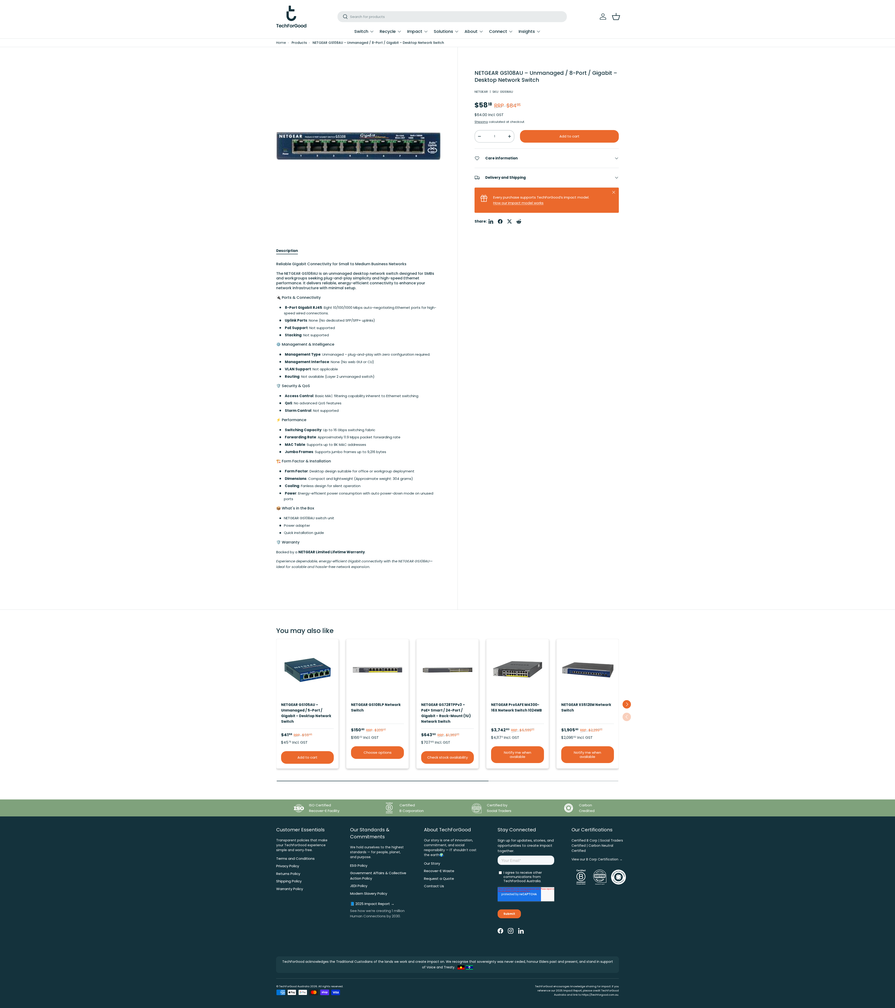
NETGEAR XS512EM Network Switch (586, 707)
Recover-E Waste (439, 870)
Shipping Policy (289, 881)
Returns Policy (288, 873)
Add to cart (569, 136)
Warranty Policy (289, 888)
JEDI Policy (358, 885)
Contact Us (434, 886)
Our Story (432, 863)
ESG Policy (358, 865)
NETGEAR (481, 91)
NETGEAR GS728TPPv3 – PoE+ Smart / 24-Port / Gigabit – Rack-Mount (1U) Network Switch (446, 713)
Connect (498, 31)
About (471, 31)
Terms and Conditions (295, 858)
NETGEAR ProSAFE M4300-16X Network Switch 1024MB (516, 707)
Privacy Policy (287, 866)
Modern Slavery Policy (368, 893)
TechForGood (288, 986)
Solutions (443, 31)
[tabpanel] (358, 420)
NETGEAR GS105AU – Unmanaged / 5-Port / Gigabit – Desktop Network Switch (306, 713)
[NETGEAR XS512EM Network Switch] (587, 670)
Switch (361, 31)
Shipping (481, 122)
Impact (414, 31)
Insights (527, 31)
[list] (358, 146)
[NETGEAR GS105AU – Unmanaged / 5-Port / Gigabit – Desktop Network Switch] (307, 670)
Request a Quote (439, 878)
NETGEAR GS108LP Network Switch (376, 707)
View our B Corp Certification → (597, 859)
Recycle (388, 31)
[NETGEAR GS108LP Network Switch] (377, 670)
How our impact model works (518, 202)
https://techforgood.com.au (600, 995)
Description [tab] (287, 250)
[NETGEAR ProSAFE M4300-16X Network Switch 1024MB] (517, 670)
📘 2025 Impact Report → (372, 903)
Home (281, 43)
